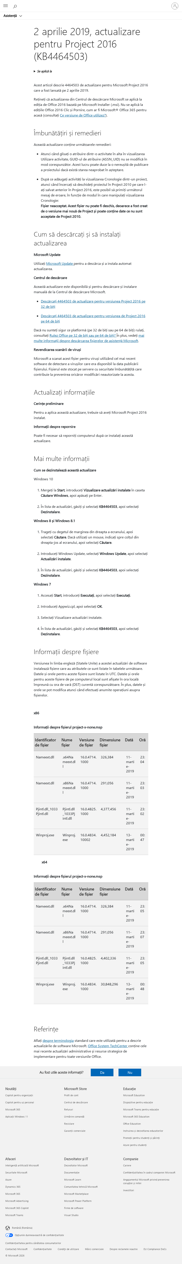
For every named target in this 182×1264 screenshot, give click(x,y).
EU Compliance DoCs (155, 1249)
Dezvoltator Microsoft (76, 1165)
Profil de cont (71, 1095)
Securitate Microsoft (16, 1172)
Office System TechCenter (108, 1045)
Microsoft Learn (72, 1179)
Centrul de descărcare (76, 1102)
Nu (130, 1072)
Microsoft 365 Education (136, 1116)
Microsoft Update (60, 263)
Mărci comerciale (94, 1249)
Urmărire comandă (74, 1116)
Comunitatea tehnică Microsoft (81, 1186)
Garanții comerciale (74, 1130)
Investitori (128, 1190)
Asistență (11, 15)
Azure (8, 1179)
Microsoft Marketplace (76, 1193)
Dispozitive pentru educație (138, 1102)
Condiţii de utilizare (68, 1249)
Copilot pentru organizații (19, 1095)
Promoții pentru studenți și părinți (141, 1137)
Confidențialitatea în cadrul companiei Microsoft (149, 1172)
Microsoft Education (134, 1095)
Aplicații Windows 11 (16, 1116)
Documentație (71, 1172)
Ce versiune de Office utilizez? (83, 115)
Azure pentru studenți (135, 1145)
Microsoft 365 (12, 1109)
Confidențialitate (43, 1249)
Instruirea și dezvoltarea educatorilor (143, 1130)
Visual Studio (71, 1215)
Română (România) (22, 1227)
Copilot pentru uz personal (19, 1102)
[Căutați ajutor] (15, 5)
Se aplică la (44, 71)
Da (102, 1072)
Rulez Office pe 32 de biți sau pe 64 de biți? (83, 335)
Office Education (132, 1123)
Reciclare (69, 1123)
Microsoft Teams (14, 1215)
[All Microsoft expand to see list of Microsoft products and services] (5, 6)
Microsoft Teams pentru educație (141, 1109)
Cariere (127, 1165)
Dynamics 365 (12, 1186)
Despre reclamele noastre (124, 1249)
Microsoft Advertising (16, 1201)
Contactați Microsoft (16, 1249)
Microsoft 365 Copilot (17, 1208)
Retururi (68, 1109)
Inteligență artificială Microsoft (22, 1165)
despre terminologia (58, 1040)
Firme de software (73, 1208)
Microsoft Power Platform (77, 1201)
